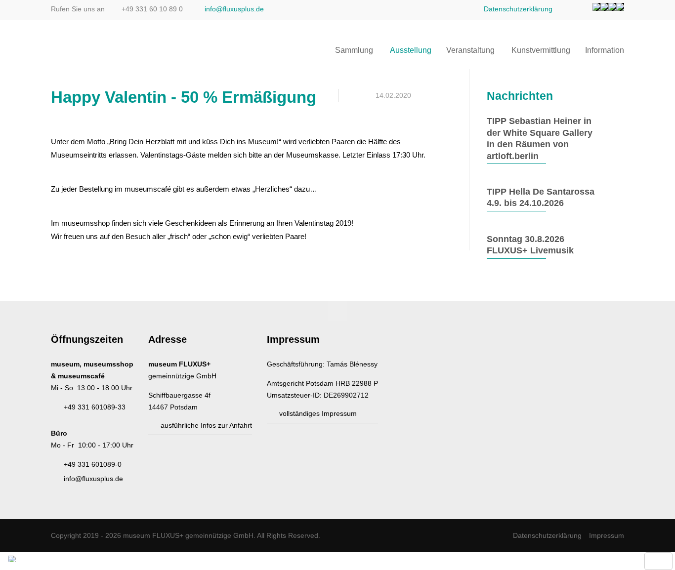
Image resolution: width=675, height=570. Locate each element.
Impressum (606, 535)
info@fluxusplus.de (234, 9)
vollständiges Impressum (318, 413)
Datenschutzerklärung (518, 9)
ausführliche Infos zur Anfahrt (206, 425)
